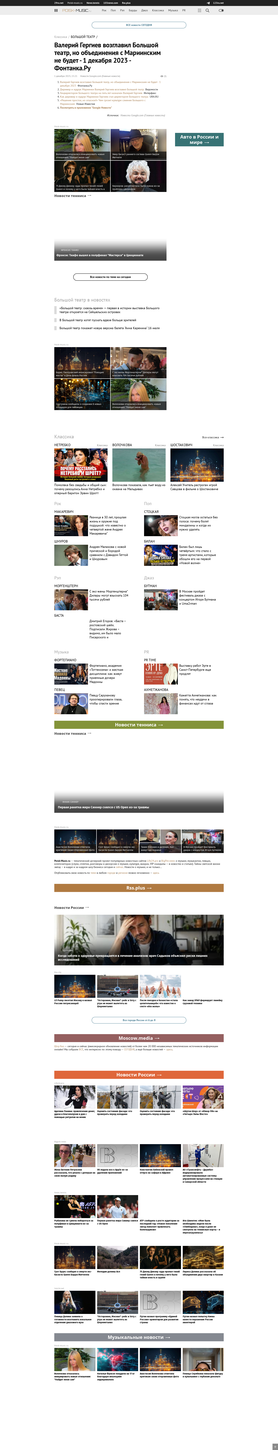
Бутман (150, 586)
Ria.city (57, 972)
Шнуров (61, 541)
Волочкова (122, 445)
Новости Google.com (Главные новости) (100, 76)
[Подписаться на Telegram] (208, 3)
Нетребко (62, 445)
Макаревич (64, 511)
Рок (104, 10)
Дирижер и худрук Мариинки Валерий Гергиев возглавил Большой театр (102, 89)
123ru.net (218, 2)
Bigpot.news (60, 1141)
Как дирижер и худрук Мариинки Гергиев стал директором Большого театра (104, 96)
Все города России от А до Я (139, 1020)
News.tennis (93, 2)
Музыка (173, 10)
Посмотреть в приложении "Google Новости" (86, 107)
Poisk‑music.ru (75, 2)
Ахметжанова (156, 689)
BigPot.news (168, 860)
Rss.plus (126, 2)
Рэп (122, 10)
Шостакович (181, 445)
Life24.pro (152, 860)
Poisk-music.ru (61, 126)
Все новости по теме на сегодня (110, 277)
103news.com (110, 2)
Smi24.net (59, 1288)
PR (184, 10)
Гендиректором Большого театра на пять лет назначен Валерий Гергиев (101, 93)
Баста (59, 615)
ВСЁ (81, 1049)
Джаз (144, 10)
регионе (123, 872)
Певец (59, 689)
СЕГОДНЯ (129, 1049)
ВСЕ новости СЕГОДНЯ (139, 25)
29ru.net (58, 2)
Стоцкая (151, 511)
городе (111, 872)
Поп (113, 10)
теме (93, 872)
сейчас (119, 867)
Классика (158, 10)
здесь (156, 872)
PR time (150, 660)
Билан (149, 541)
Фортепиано (65, 660)
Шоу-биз (59, 1046)
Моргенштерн (66, 586)
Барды (133, 10)
